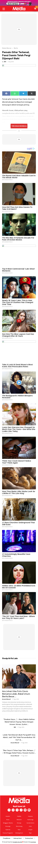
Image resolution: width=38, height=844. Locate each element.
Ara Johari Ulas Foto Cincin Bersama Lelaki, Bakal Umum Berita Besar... (16, 694)
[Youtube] (25, 810)
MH (5, 61)
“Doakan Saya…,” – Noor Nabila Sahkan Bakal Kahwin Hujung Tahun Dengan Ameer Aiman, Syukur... (19, 721)
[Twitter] (17, 810)
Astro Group (33, 842)
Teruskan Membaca (19, 126)
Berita (16, 48)
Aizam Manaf (6, 699)
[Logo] (19, 8)
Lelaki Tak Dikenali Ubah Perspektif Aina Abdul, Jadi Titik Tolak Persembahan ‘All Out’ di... (19, 737)
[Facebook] (9, 810)
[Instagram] (13, 810)
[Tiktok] (21, 810)
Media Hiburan (6, 48)
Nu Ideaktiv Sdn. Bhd (17, 842)
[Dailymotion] (29, 810)
